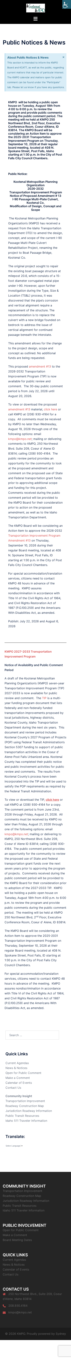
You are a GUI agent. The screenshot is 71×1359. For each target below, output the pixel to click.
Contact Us (13, 1087)
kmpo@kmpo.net (20, 439)
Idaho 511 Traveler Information (26, 1120)
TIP (44, 698)
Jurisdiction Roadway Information (28, 1111)
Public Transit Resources (22, 1116)
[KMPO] (35, 7)
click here (50, 409)
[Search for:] (32, 1035)
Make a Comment (17, 1078)
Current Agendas (17, 1063)
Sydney (61, 1333)
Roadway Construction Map (24, 1106)
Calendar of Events (18, 1083)
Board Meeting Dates (17, 1240)
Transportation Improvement (25, 1101)
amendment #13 (40, 366)
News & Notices (16, 1068)
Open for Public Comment (23, 1073)
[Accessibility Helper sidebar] (66, 4)
